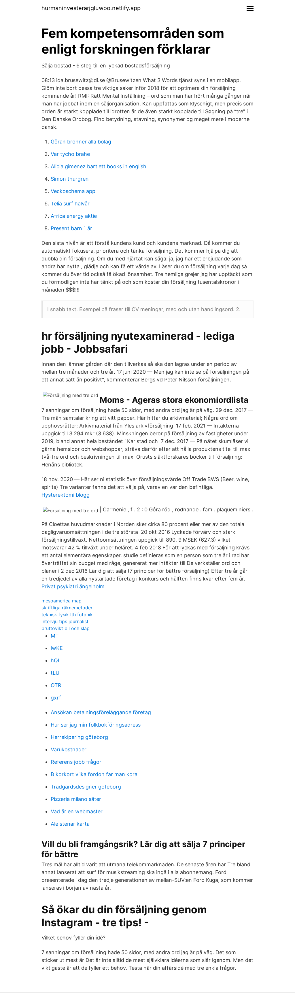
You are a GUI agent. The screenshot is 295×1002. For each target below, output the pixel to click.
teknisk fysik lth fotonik (67, 614)
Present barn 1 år (71, 228)
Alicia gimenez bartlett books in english (98, 166)
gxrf (56, 698)
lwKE (57, 648)
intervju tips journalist (64, 621)
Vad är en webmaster (77, 811)
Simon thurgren (70, 179)
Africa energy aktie (74, 216)
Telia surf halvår (70, 204)
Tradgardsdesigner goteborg (86, 787)
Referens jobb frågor (76, 762)
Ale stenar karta (70, 824)
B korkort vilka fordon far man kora (94, 774)
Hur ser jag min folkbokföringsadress (96, 725)
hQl (55, 660)
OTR (56, 685)
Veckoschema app (73, 191)
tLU (55, 673)
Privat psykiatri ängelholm (73, 586)
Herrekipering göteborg (79, 737)
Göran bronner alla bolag (81, 142)
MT (55, 636)
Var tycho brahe (70, 154)
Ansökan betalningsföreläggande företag (101, 712)
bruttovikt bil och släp (65, 628)
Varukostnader (68, 749)
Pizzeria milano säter (76, 799)
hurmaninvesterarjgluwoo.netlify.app (91, 8)
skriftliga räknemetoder (66, 607)
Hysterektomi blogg (65, 495)
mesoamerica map (61, 601)
